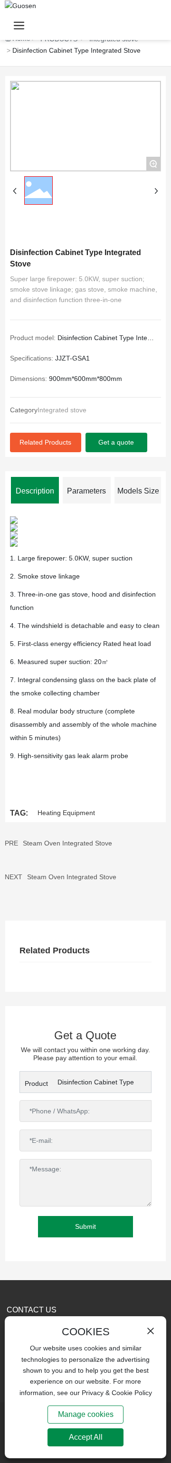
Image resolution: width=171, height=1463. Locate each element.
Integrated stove (62, 410)
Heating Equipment (66, 813)
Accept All (86, 1437)
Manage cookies (86, 1414)
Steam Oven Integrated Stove (67, 843)
